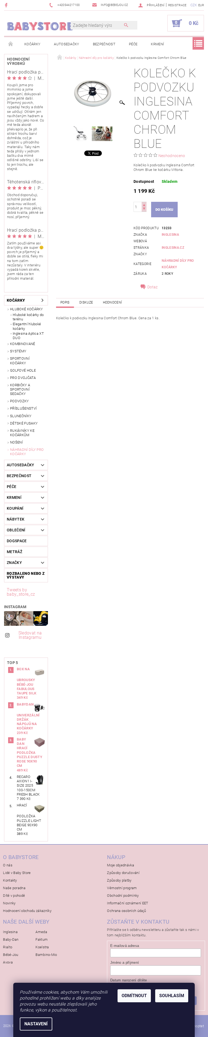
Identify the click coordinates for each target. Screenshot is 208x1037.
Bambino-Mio (46, 955)
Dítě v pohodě (14, 896)
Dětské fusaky (24, 423)
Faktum (41, 939)
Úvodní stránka (11, 44)
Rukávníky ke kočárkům (22, 433)
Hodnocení (112, 302)
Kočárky (32, 44)
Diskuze (86, 302)
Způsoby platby (119, 880)
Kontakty (10, 880)
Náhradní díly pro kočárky (27, 452)
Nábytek (15, 519)
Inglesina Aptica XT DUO (28, 335)
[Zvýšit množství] (144, 204)
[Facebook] (7, 5)
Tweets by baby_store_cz (21, 592)
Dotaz (152, 287)
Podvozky (19, 401)
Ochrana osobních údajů (126, 911)
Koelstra (42, 947)
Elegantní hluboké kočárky (27, 326)
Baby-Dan (11, 939)
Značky (14, 562)
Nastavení (36, 1023)
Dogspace (17, 541)
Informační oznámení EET (127, 903)
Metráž (14, 552)
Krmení (157, 44)
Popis (65, 302)
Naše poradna (14, 888)
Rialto (7, 947)
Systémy (18, 351)
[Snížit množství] (144, 209)
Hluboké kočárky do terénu (28, 317)
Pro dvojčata (23, 378)
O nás (7, 865)
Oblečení (16, 530)
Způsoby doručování (123, 873)
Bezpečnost (104, 44)
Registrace (177, 5)
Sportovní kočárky (20, 360)
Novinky (9, 903)
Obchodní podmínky (123, 896)
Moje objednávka (120, 865)
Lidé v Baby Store (17, 873)
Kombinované (22, 344)
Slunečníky (20, 416)
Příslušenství (23, 408)
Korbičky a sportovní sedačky (20, 389)
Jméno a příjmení (124, 963)
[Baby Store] (40, 25)
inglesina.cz (173, 248)
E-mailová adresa (124, 946)
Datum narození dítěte (128, 980)
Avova (8, 962)
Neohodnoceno (171, 156)
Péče (133, 44)
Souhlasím (171, 995)
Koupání (15, 508)
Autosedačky (66, 44)
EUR (201, 5)
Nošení (16, 442)
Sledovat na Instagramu (30, 635)
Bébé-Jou (10, 955)
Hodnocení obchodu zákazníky (27, 911)
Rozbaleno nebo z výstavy (26, 575)
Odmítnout (134, 995)
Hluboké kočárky (26, 309)
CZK (193, 5)
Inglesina (170, 235)
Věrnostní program (122, 888)
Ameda (41, 932)
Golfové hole (23, 370)
